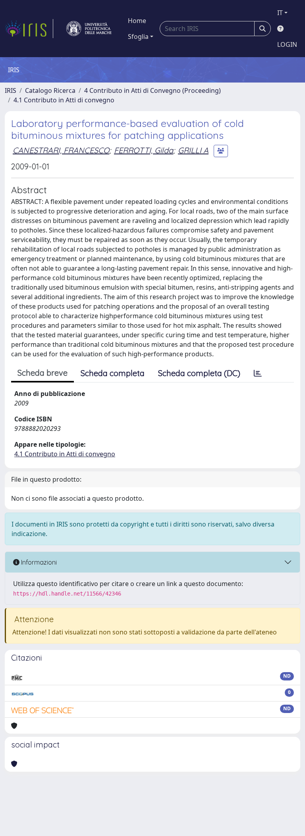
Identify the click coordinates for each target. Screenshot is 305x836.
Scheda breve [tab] (42, 373)
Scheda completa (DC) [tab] (199, 373)
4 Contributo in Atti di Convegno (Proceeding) (152, 90)
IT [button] (280, 12)
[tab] (257, 373)
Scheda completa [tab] (113, 373)
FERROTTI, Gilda (143, 150)
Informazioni (38, 562)
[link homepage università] (89, 28)
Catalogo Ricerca (50, 90)
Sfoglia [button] (138, 36)
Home (137, 20)
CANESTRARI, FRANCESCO (61, 150)
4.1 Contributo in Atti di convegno (64, 100)
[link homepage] (29, 28)
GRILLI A (193, 150)
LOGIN (287, 44)
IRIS (10, 90)
